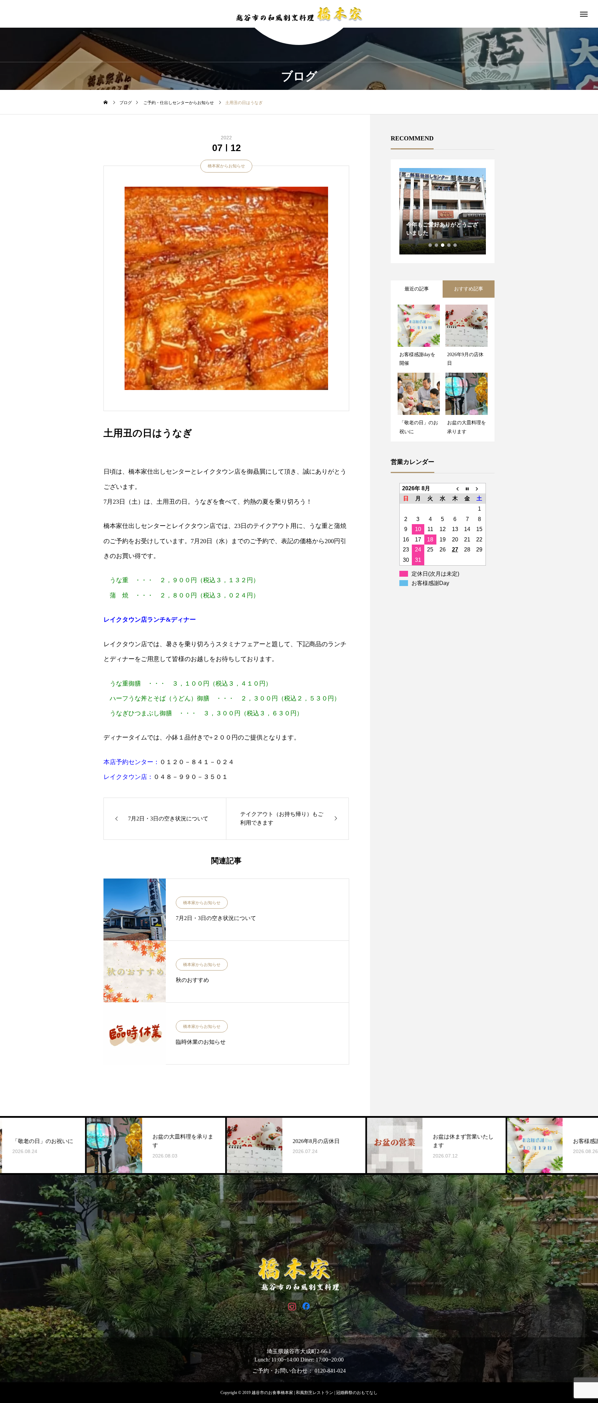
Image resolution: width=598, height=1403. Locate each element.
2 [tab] (437, 245)
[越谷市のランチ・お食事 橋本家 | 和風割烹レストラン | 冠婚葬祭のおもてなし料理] (299, 13)
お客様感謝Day (430, 583)
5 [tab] (455, 245)
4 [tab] (449, 245)
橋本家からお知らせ (226, 166)
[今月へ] (467, 488)
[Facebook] (306, 1306)
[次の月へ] (479, 488)
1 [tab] (430, 245)
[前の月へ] (455, 488)
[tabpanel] (442, 211)
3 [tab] (443, 245)
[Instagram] (292, 1306)
